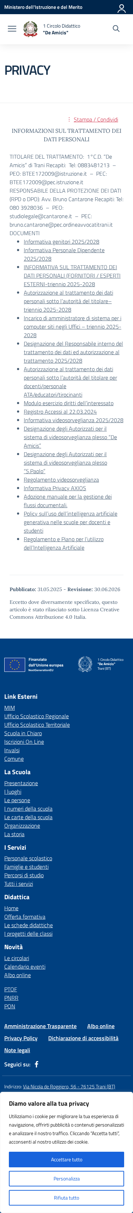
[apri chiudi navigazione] (12, 29)
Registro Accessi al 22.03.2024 (60, 411)
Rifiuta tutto (66, 1197)
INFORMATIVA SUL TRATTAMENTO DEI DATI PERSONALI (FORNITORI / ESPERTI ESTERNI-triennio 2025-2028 (72, 275)
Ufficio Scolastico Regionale (36, 716)
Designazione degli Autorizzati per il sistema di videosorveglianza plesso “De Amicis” (70, 437)
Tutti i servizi (18, 883)
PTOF (10, 989)
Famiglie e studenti (26, 866)
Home (11, 908)
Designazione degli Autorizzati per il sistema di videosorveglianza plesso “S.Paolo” (65, 462)
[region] (66, 1152)
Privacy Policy (21, 1038)
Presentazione (21, 783)
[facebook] (36, 1064)
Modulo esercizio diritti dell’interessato (68, 403)
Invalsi (12, 750)
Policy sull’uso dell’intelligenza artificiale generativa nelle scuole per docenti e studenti (70, 522)
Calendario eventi (24, 966)
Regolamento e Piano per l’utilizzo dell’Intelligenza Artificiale (64, 543)
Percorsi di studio (24, 875)
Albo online (17, 975)
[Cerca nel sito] (116, 29)
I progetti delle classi (28, 933)
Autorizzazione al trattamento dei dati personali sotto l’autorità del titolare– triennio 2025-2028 (68, 301)
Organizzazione (22, 825)
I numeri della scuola (28, 808)
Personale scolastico (28, 858)
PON (9, 1006)
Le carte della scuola (28, 817)
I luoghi (12, 791)
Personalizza (67, 1178)
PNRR (11, 997)
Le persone (17, 800)
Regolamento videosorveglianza (61, 479)
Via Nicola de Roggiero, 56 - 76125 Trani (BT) (69, 1086)
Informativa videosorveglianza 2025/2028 (73, 420)
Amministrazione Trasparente (40, 1026)
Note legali (17, 1050)
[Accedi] (122, 7)
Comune (14, 758)
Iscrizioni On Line (24, 741)
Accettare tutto (66, 1159)
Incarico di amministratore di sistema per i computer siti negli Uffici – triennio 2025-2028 (72, 326)
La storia (14, 834)
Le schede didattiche (28, 925)
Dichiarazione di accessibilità (83, 1038)
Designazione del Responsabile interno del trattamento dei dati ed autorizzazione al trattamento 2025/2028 (73, 352)
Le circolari (16, 958)
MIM (9, 707)
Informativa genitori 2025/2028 (61, 241)
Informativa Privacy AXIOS (55, 488)
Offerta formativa (24, 916)
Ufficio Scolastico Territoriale (37, 724)
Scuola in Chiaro (23, 733)
